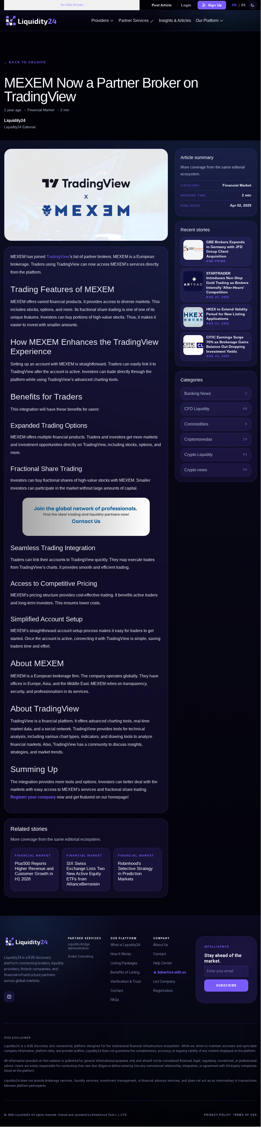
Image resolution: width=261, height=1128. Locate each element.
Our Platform (207, 20)
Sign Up (215, 5)
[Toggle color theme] (253, 5)
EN (234, 5)
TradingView (57, 256)
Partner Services (134, 20)
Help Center (162, 963)
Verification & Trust (126, 981)
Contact (117, 991)
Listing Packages (124, 963)
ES (243, 5)
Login (186, 5)
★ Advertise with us (169, 972)
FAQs (115, 1000)
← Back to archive (25, 62)
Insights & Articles (175, 20)
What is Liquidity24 (125, 945)
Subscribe (226, 985)
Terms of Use (245, 1115)
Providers (100, 20)
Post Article (162, 5)
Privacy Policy (217, 1115)
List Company (164, 981)
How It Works (121, 954)
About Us (160, 945)
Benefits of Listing (125, 972)
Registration (163, 991)
